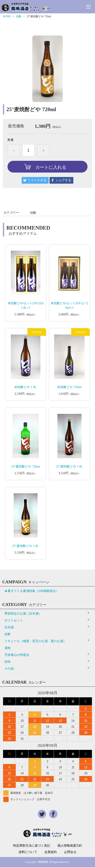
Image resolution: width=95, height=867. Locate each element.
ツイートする (37, 180)
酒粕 (7, 648)
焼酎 (18, 16)
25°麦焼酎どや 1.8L (25, 546)
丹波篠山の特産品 (16, 655)
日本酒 (9, 627)
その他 (9, 668)
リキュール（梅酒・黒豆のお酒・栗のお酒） (35, 641)
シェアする (63, 180)
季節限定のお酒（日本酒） (23, 613)
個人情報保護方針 (69, 845)
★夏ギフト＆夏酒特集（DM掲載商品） (31, 591)
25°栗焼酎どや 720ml (25, 466)
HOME (7, 16)
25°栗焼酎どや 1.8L (69, 466)
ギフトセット (13, 620)
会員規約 (50, 852)
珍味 (7, 661)
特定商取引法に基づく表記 (31, 845)
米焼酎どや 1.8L (25, 387)
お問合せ (70, 852)
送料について (28, 852)
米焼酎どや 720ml (69, 387)
